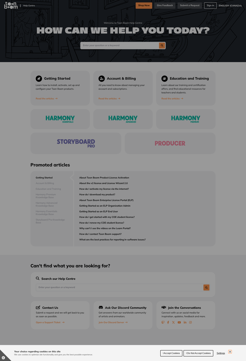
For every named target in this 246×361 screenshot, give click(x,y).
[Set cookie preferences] (5, 355)
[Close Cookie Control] (230, 351)
